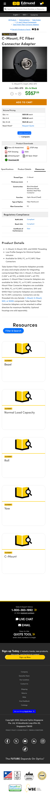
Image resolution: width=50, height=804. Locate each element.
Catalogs (24, 705)
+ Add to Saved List (24, 133)
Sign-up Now (24, 657)
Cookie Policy (22, 730)
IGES (26, 152)
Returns (24, 693)
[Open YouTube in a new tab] (25, 742)
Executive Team (24, 676)
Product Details (24, 169)
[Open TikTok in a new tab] (25, 750)
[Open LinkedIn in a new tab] (34, 742)
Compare (25, 136)
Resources (39, 169)
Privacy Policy (11, 730)
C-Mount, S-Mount (33, 298)
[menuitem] (5, 3)
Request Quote (28, 126)
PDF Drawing (13, 152)
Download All (13, 160)
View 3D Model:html (16, 147)
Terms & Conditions (36, 730)
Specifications (7, 169)
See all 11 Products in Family (21, 29)
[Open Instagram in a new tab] (43, 742)
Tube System (36, 20)
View (28, 228)
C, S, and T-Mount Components (26, 22)
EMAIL (26, 625)
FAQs (24, 697)
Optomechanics (24, 20)
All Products (12, 20)
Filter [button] (8, 330)
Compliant (30, 219)
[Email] (32, 29)
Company (24, 672)
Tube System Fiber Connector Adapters (26, 24)
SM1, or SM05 (8, 301)
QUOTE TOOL (23, 634)
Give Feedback (24, 701)
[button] (35, 29)
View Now (23, 365)
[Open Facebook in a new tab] (7, 742)
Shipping (24, 689)
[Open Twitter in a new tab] (16, 742)
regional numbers (27, 613)
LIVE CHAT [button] (26, 619)
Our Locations (24, 680)
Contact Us (34, 15)
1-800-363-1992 (22, 610)
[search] (25, 9)
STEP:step (33, 147)
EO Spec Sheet (31, 156)
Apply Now (23, 711)
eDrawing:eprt (13, 156)
